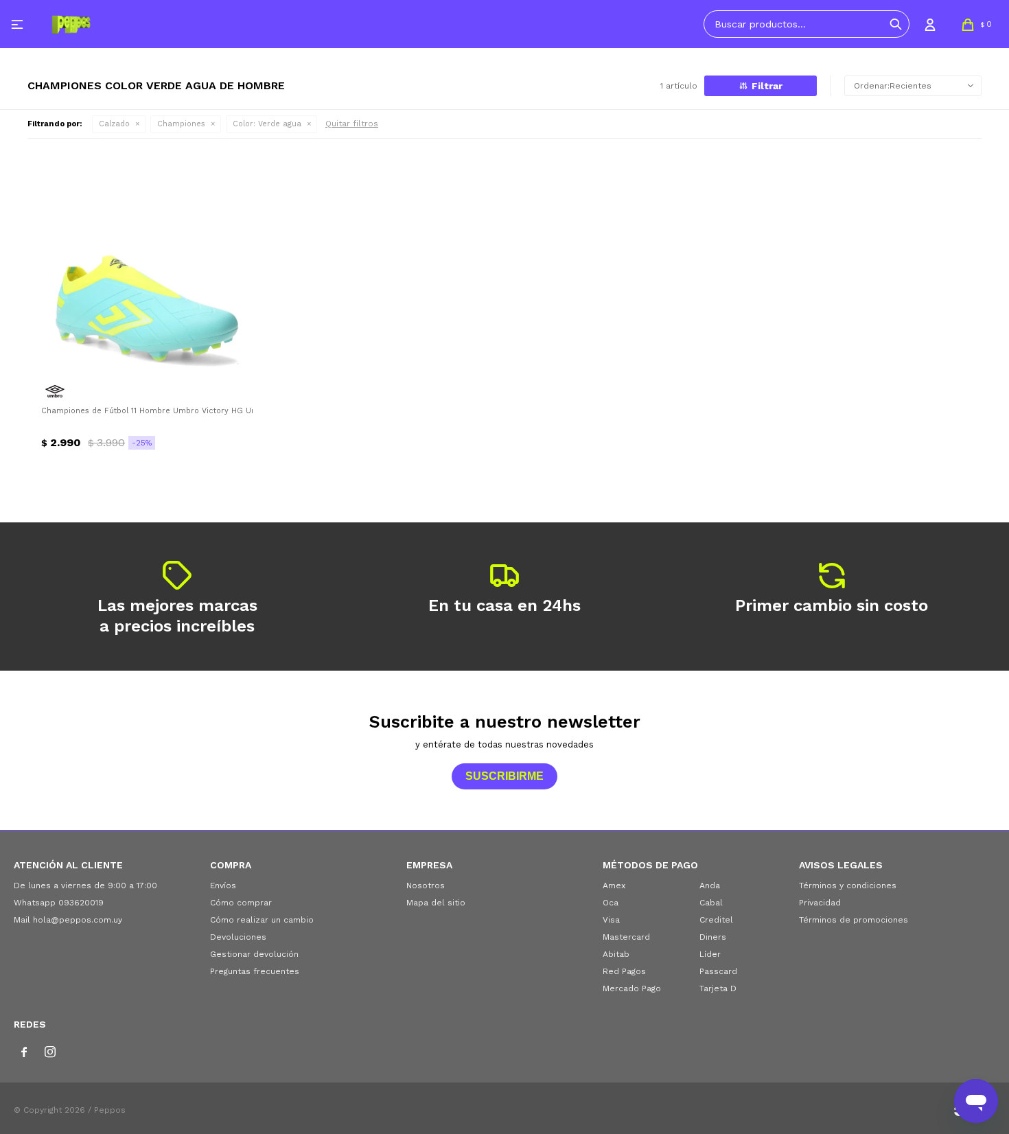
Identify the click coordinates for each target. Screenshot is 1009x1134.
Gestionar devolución (254, 954)
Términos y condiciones (847, 885)
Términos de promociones (853, 920)
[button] (895, 24)
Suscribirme (504, 776)
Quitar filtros (351, 123)
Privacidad (820, 902)
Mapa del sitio (435, 902)
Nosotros (425, 885)
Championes (181, 123)
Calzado (114, 123)
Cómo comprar (241, 902)
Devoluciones (238, 937)
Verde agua (267, 123)
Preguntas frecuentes (254, 971)
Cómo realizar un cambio (262, 920)
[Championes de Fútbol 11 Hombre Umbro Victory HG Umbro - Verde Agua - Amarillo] (147, 265)
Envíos (223, 885)
